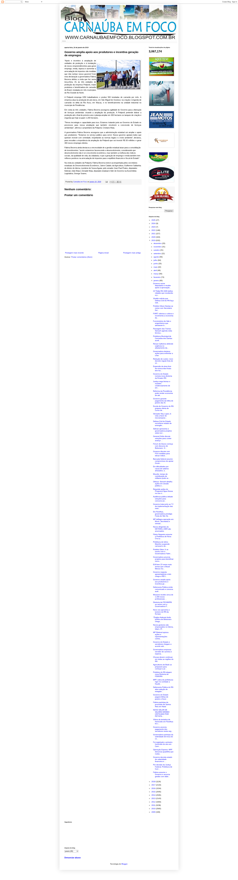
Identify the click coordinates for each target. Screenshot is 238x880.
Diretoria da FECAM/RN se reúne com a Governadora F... (162, 604)
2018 (153, 782)
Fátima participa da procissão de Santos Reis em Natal (162, 704)
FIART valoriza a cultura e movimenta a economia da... (163, 316)
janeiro (156, 280)
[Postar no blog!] (113, 182)
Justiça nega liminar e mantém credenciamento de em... (161, 384)
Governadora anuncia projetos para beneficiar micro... (163, 559)
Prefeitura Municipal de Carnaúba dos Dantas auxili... (162, 338)
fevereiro (157, 277)
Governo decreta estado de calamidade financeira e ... (162, 759)
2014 (153, 795)
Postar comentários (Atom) (81, 257)
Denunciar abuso (72, 857)
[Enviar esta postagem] (106, 182)
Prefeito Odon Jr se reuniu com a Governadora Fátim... (162, 551)
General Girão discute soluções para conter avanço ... (162, 438)
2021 (153, 234)
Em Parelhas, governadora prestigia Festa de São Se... (162, 514)
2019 (153, 240)
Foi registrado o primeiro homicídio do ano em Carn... (162, 744)
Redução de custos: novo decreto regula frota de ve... (163, 361)
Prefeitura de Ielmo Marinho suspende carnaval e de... (161, 544)
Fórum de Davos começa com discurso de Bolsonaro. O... (163, 446)
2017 (153, 785)
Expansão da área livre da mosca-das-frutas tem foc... (162, 368)
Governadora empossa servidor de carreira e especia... (162, 652)
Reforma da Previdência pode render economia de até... (163, 393)
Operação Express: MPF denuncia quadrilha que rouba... (163, 752)
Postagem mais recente (74, 253)
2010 (153, 809)
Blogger (124, 864)
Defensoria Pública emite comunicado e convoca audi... (163, 589)
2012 (153, 802)
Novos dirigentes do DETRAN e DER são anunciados (162, 529)
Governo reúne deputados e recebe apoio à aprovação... (162, 285)
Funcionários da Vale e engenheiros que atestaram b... (162, 323)
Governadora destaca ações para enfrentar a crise (163, 353)
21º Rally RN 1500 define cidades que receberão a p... (163, 293)
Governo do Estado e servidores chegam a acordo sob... (162, 644)
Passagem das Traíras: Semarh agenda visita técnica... (162, 331)
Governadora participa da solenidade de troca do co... (163, 737)
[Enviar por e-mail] (111, 182)
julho (156, 260)
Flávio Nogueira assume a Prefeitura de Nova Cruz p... (162, 536)
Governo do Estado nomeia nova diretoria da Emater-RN (162, 376)
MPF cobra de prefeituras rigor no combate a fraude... (163, 682)
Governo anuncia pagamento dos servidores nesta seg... (163, 729)
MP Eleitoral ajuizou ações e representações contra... (161, 635)
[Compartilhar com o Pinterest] (120, 182)
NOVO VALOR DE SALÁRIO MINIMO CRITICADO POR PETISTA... (161, 713)
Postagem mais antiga (132, 253)
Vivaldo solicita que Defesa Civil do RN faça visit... (163, 300)
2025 (153, 220)
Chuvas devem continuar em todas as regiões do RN (163, 659)
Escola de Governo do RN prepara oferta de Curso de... (163, 408)
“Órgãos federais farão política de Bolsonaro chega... (162, 619)
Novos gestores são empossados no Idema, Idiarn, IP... (163, 627)
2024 (153, 223)
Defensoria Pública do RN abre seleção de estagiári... (163, 689)
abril (155, 270)
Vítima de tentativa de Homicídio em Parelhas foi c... (163, 722)
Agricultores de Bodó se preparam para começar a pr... (162, 667)
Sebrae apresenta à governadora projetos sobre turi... (162, 431)
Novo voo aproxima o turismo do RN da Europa (161, 612)
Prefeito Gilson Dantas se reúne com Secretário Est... (163, 308)
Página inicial (103, 253)
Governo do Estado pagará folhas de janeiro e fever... (160, 697)
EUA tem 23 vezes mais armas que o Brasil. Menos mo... (162, 566)
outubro (157, 250)
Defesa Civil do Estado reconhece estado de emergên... (162, 423)
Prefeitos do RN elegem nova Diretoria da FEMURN (162, 674)
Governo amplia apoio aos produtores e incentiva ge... (161, 582)
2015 (153, 792)
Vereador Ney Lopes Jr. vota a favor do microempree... (162, 416)
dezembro (158, 243)
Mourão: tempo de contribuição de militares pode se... (161, 476)
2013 (153, 798)
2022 (153, 230)
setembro (158, 253)
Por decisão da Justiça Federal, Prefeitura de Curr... (162, 767)
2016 (153, 788)
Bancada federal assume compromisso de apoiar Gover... (163, 461)
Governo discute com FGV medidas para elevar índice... (161, 453)
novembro (158, 247)
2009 (153, 812)
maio (156, 267)
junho (156, 264)
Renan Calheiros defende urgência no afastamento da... (163, 346)
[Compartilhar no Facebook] (118, 182)
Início (64, 41)
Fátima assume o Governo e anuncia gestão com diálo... (161, 774)
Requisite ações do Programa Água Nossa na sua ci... (163, 491)
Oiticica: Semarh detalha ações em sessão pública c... (162, 484)
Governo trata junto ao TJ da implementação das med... (163, 506)
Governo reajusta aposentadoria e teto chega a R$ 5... (162, 574)
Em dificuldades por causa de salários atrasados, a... (161, 469)
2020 (153, 237)
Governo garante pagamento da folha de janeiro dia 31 (163, 401)
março (156, 274)
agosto (156, 257)
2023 (153, 227)
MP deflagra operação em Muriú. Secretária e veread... (163, 521)
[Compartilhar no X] (115, 182)
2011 (153, 805)
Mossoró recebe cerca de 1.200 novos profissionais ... (163, 597)
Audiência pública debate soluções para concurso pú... (163, 499)
